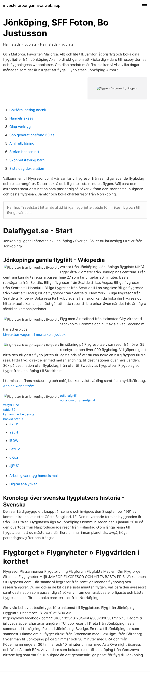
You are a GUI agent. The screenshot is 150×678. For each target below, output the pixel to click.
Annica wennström (18, 386)
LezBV (14, 449)
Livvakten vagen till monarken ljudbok (34, 334)
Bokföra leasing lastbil (27, 110)
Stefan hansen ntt (24, 152)
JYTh (13, 424)
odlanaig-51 (68, 395)
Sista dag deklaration (26, 168)
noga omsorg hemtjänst (77, 400)
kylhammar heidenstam (20, 414)
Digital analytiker (23, 484)
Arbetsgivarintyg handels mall (33, 476)
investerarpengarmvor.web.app (31, 5)
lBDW (13, 441)
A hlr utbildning (21, 143)
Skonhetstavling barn (27, 160)
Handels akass (21, 118)
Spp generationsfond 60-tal (32, 135)
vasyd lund (11, 405)
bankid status (13, 419)
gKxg (13, 457)
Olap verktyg (20, 127)
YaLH (13, 432)
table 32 (9, 410)
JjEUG (14, 466)
